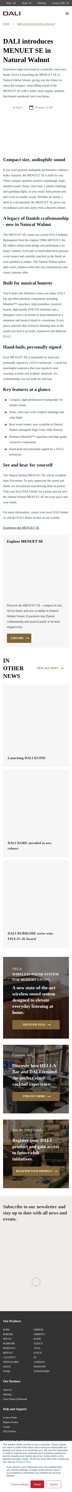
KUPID (37, 1339)
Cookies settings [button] (19, 1484)
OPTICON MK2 (11, 1362)
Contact (6, 1426)
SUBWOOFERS (42, 1371)
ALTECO (38, 1343)
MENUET (8, 1352)
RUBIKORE (9, 1343)
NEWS (6, 24)
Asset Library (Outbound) (15, 1399)
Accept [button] (37, 1484)
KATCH (38, 1352)
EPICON (7, 1339)
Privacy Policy (23, 1461)
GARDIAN (39, 1362)
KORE (6, 1329)
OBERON (38, 1329)
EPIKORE (8, 1334)
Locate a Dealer (10, 1417)
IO (35, 1357)
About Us (7, 1389)
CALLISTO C (9, 1357)
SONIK (6, 1371)
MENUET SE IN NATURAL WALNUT (36, 24)
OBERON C (40, 1334)
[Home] (11, 13)
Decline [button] (54, 1484)
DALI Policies (9, 1431)
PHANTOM (40, 1366)
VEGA (37, 1348)
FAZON (7, 1366)
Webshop (7, 1394)
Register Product (10, 1422)
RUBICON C (9, 1348)
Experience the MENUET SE (21, 527)
